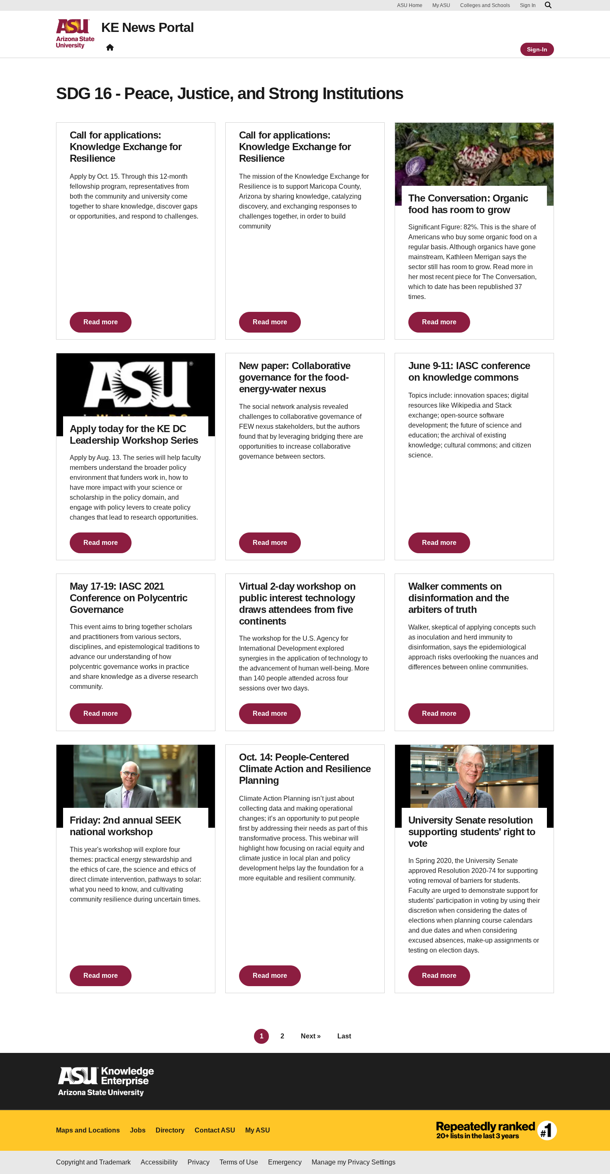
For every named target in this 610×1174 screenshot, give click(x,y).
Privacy (199, 1162)
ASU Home (409, 5)
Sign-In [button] (537, 49)
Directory (170, 1130)
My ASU (441, 5)
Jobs (138, 1130)
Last (344, 1036)
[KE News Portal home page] (110, 49)
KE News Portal (147, 27)
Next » (311, 1036)
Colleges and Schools (485, 5)
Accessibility (159, 1162)
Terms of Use (239, 1162)
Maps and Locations (88, 1130)
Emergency (285, 1162)
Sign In (528, 5)
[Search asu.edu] (548, 5)
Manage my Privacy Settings (353, 1162)
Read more (100, 322)
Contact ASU (215, 1130)
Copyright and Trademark (93, 1162)
